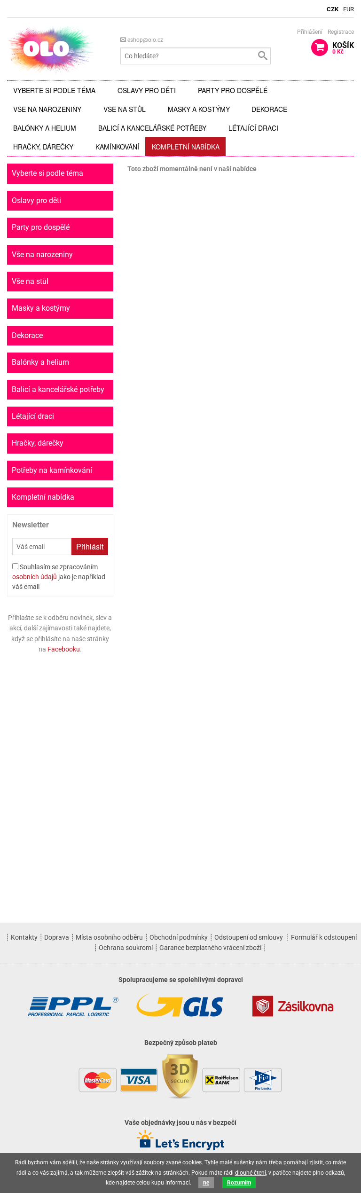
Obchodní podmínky (178, 937)
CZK (332, 9)
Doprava (56, 937)
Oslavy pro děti (147, 90)
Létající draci (253, 128)
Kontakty (24, 937)
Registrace (341, 32)
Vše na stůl (124, 109)
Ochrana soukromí (126, 947)
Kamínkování (117, 146)
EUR (348, 9)
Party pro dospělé (232, 90)
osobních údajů (34, 577)
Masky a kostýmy (199, 109)
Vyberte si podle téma (54, 90)
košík (343, 48)
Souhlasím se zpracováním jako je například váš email (58, 576)
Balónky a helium (44, 128)
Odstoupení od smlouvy (248, 937)
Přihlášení (309, 32)
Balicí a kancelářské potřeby (152, 128)
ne (206, 1182)
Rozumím (239, 1182)
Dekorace (269, 109)
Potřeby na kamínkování (52, 470)
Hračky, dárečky (43, 146)
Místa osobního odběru (109, 937)
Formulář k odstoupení (324, 937)
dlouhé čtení (250, 1172)
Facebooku (63, 649)
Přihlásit (89, 546)
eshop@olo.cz (144, 40)
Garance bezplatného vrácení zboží (210, 947)
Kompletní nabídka (186, 146)
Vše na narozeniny (47, 109)
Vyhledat (262, 55)
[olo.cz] (51, 48)
